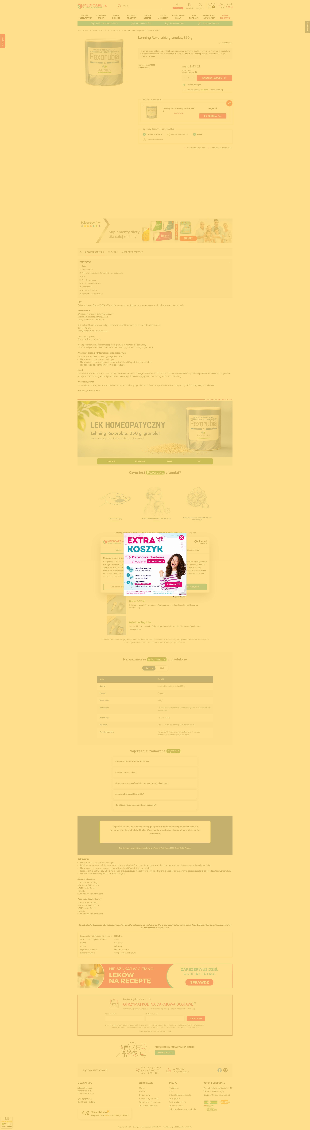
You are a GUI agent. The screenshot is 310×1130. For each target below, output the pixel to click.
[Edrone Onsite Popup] (155, 565)
